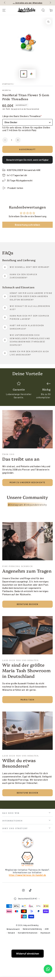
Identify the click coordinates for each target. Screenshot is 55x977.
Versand (14, 109)
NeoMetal (6, 90)
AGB (46, 929)
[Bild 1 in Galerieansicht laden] (23, 73)
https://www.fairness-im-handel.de (27, 875)
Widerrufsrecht (13, 929)
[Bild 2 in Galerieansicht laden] (31, 73)
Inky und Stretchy (31, 925)
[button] (43, 10)
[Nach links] (4, 3)
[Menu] (4, 10)
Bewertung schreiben (27, 224)
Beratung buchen (27, 604)
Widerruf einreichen (27, 953)
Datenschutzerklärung (32, 929)
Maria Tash (27, 700)
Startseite (7, 84)
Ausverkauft (27, 149)
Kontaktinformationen (27, 933)
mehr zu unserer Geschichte (27, 482)
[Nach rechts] (50, 3)
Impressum (45, 933)
